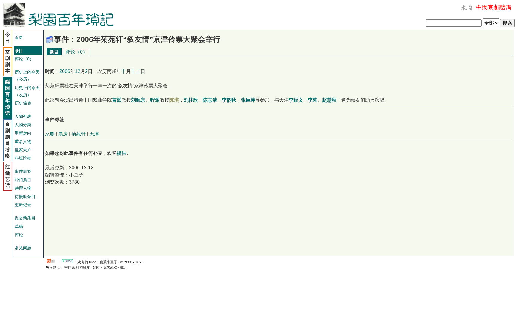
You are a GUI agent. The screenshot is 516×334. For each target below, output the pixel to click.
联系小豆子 (108, 262)
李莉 (312, 100)
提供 (121, 153)
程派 (155, 100)
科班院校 (23, 158)
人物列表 (23, 116)
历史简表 (23, 103)
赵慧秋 (329, 100)
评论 (19, 234)
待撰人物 (23, 188)
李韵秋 (229, 100)
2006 (64, 71)
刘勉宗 (138, 100)
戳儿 (123, 267)
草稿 (19, 226)
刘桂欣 (191, 100)
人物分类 (23, 124)
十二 (135, 71)
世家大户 (23, 149)
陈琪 (174, 100)
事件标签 (23, 171)
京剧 (50, 133)
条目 (54, 51)
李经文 (296, 100)
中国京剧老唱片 (77, 267)
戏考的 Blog (86, 262)
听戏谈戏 (110, 267)
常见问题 (23, 247)
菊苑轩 (78, 133)
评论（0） (24, 59)
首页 (19, 37)
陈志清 (210, 100)
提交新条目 (25, 218)
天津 (94, 133)
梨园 (96, 267)
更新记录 (23, 204)
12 (77, 71)
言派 (117, 100)
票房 (63, 133)
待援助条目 (25, 196)
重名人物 (23, 141)
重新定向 (23, 133)
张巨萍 (248, 100)
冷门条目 (23, 179)
